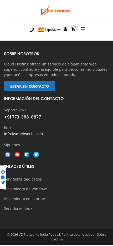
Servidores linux (18, 208)
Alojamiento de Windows (26, 188)
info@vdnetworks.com (23, 133)
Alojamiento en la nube (24, 198)
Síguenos (12, 144)
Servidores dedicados (23, 179)
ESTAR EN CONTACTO (29, 86)
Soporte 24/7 (15, 109)
